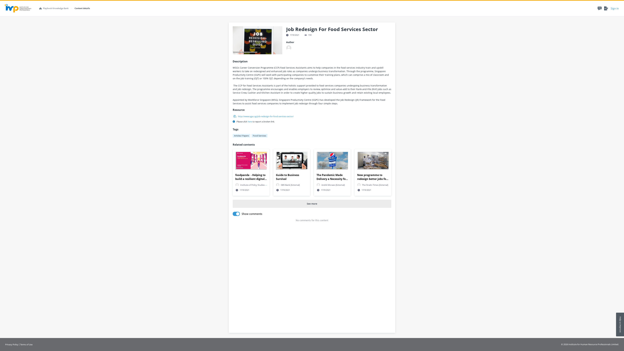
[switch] (236, 214)
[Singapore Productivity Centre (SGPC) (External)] (288, 48)
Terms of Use (26, 345)
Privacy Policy (11, 345)
